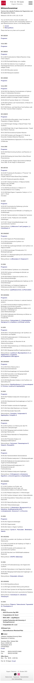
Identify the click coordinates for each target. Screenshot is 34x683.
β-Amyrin (20, 576)
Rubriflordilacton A (15, 384)
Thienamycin (4, 596)
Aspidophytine (20, 386)
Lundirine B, (12, 386)
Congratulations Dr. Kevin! (10, 615)
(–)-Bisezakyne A (15, 259)
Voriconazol (13, 443)
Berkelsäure (28, 529)
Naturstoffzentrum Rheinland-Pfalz (13, 630)
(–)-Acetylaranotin (6, 511)
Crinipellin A (13, 415)
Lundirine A (13, 353)
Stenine (3, 531)
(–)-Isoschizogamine (14, 476)
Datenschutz (8, 677)
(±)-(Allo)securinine (15, 289)
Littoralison (23, 594)
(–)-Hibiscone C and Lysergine (19, 226)
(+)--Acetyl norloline (24, 322)
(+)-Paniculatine (26, 289)
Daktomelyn (19, 556)
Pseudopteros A (8, 606)
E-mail (3, 648)
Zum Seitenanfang (17, 679)
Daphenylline (5, 415)
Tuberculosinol (21, 604)
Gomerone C (15, 511)
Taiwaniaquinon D (23, 443)
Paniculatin (20, 529)
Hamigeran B (4, 322)
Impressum (16, 677)
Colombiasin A (14, 594)
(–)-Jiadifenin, (13, 322)
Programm (4, 38)
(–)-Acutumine (24, 474)
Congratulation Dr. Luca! (10, 624)
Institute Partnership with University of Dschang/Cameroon (14, 621)
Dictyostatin (13, 576)
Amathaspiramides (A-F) (15, 509)
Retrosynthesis (9, 27)
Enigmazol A (24, 259)
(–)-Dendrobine (14, 507)
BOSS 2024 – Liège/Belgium (11, 617)
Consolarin (13, 413)
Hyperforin (4, 476)
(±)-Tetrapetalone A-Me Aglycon (10, 356)
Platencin (13, 604)
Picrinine (5, 386)
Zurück (7, 26)
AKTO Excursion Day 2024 (10, 612)
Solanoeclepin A (15, 320)
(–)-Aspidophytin (25, 476)
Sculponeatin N (21, 413)
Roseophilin (10, 445)
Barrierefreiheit (24, 677)
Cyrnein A (13, 529)
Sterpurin (3, 445)
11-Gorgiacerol (14, 474)
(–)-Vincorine (23, 511)
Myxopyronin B (24, 507)
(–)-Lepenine (13, 354)
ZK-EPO (12, 556)
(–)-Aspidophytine (26, 320)
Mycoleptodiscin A (23, 353)
